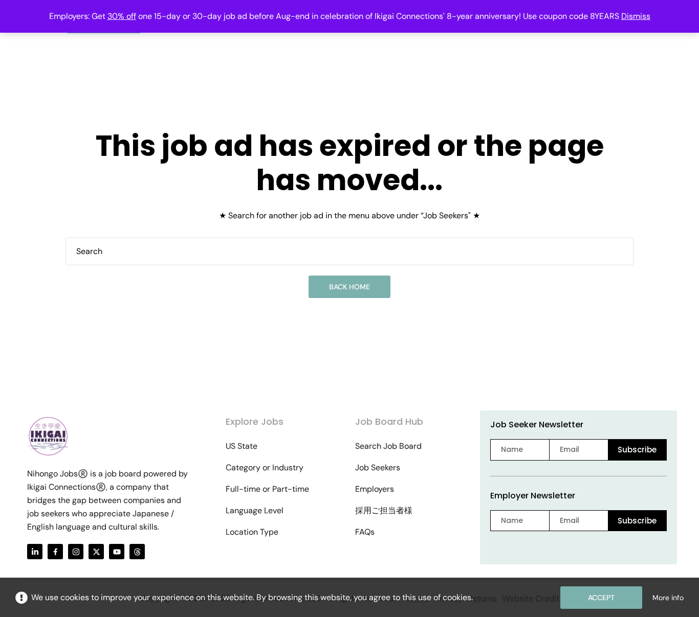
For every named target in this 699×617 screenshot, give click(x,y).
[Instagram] (75, 551)
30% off (121, 16)
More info (668, 597)
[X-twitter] (96, 551)
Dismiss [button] (635, 16)
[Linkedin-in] (34, 551)
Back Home (349, 286)
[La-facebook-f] (55, 551)
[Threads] (137, 551)
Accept (601, 597)
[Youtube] (116, 551)
